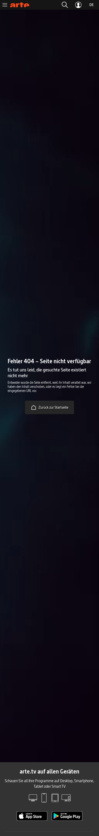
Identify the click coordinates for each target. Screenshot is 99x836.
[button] (65, 5)
